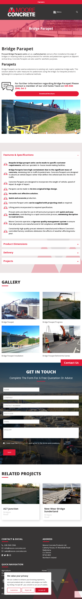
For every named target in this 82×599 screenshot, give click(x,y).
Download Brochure (47, 94)
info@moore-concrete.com (15, 548)
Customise (14, 590)
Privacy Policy (23, 443)
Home (44, 570)
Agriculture (6, 570)
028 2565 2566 (10, 545)
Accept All (41, 590)
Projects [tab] (8, 261)
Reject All (28, 590)
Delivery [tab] (8, 252)
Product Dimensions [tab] (15, 243)
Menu (58, 12)
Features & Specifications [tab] (18, 154)
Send (9, 452)
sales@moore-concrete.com (15, 551)
